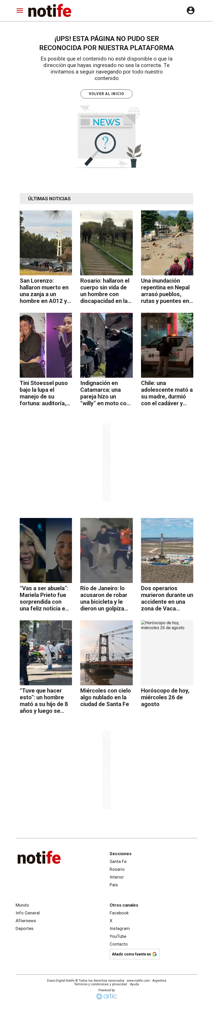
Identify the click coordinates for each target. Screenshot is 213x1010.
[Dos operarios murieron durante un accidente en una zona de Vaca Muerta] (167, 550)
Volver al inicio (106, 94)
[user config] (190, 10)
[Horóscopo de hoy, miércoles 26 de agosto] (167, 652)
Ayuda (134, 984)
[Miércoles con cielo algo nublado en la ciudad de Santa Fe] (106, 652)
